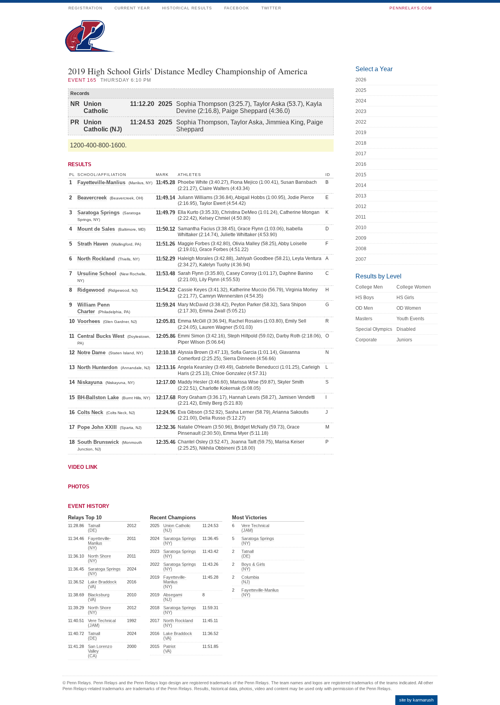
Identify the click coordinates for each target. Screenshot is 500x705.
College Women (413, 287)
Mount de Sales (96, 229)
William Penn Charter (93, 308)
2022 (360, 122)
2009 (360, 238)
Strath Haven (92, 244)
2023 (360, 111)
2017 (360, 153)
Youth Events (410, 318)
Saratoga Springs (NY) (104, 571)
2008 (360, 248)
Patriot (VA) (169, 648)
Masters (363, 318)
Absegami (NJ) (172, 597)
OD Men (364, 308)
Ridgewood (91, 290)
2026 (360, 80)
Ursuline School (96, 273)
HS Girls (405, 297)
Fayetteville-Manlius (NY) (99, 543)
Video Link (82, 467)
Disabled (406, 329)
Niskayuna (89, 382)
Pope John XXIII (97, 427)
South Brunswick (98, 442)
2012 (360, 206)
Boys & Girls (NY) (253, 566)
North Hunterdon (97, 367)
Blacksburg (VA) (98, 597)
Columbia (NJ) (250, 579)
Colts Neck (90, 412)
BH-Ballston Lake (98, 397)
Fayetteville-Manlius (101, 182)
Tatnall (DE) (94, 528)
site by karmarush (416, 700)
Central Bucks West (100, 336)
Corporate (366, 340)
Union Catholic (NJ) (177, 528)
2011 (360, 217)
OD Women (408, 308)
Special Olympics (373, 329)
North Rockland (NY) (178, 623)
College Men (369, 287)
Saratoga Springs (98, 212)
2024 (360, 101)
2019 (360, 132)
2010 (360, 227)
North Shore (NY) (99, 558)
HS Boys (364, 297)
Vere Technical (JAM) (102, 623)
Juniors (404, 340)
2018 (360, 143)
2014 (360, 185)
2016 (360, 164)
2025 (360, 90)
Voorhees (88, 321)
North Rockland (96, 259)
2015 (360, 175)
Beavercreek (92, 198)
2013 (360, 196)
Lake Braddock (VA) (102, 584)
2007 (360, 259)
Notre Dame (91, 352)
